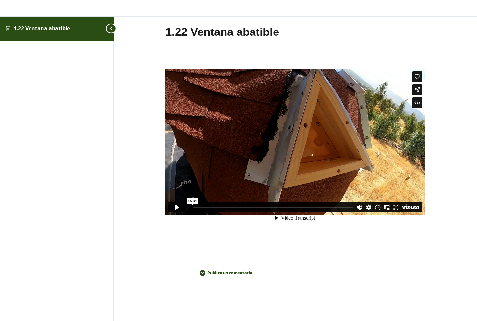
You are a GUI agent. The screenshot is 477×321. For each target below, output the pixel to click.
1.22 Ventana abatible (42, 28)
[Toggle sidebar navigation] (112, 28)
